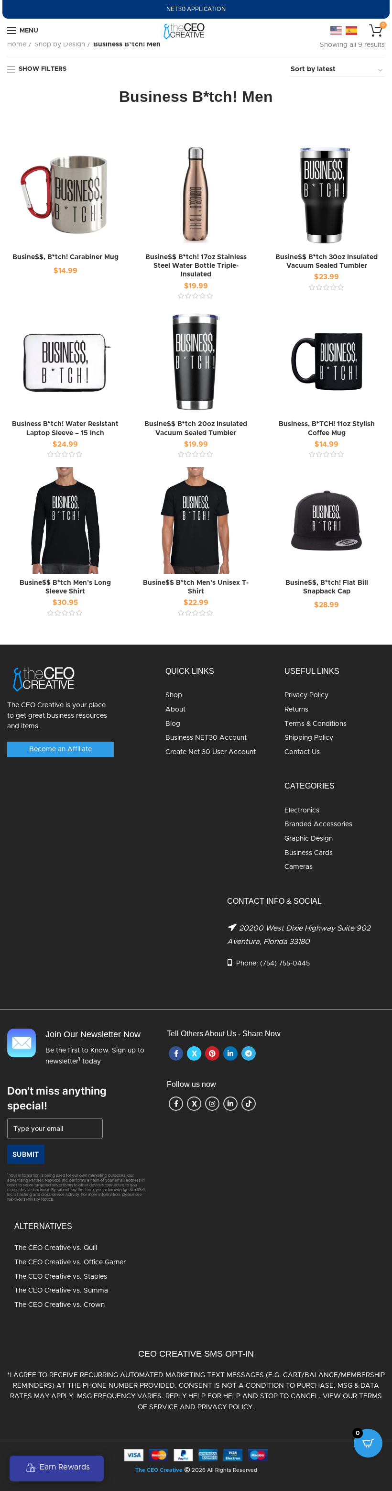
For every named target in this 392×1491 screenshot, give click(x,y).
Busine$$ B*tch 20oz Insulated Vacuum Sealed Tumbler (195, 428)
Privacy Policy (306, 695)
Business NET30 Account (206, 738)
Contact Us (302, 752)
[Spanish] (352, 30)
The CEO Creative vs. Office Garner (70, 1262)
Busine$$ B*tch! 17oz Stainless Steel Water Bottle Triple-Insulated (196, 266)
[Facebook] (176, 1053)
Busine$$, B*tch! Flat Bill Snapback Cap (326, 587)
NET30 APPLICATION (196, 9)
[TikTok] (248, 1103)
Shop (173, 695)
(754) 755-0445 (285, 963)
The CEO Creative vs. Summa (61, 1290)
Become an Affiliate (60, 749)
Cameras (298, 867)
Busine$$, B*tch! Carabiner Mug (65, 257)
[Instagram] (212, 1103)
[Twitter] (194, 1053)
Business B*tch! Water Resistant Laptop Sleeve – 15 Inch (65, 428)
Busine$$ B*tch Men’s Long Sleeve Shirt (65, 587)
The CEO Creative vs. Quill (55, 1248)
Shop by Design (59, 44)
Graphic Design (308, 838)
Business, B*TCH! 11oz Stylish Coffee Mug (327, 428)
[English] (336, 30)
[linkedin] (230, 1053)
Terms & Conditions (315, 724)
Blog (172, 724)
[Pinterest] (212, 1053)
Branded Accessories (318, 824)
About (175, 709)
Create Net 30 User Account (210, 752)
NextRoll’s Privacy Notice (30, 1200)
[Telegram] (248, 1053)
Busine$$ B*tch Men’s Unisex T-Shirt (196, 587)
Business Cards (308, 853)
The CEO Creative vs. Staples (60, 1276)
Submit (25, 1154)
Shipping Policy (308, 738)
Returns (296, 709)
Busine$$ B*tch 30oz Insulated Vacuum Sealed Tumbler (326, 261)
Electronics (301, 810)
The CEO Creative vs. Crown (59, 1305)
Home (16, 44)
